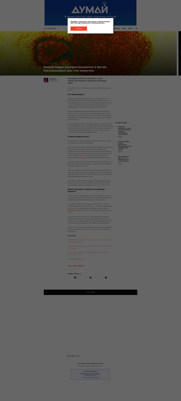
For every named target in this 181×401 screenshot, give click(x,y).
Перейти (79, 28)
